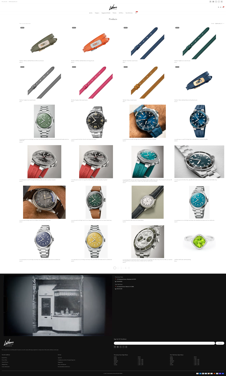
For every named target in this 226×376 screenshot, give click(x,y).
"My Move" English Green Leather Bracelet (182, 60)
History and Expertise (62, 364)
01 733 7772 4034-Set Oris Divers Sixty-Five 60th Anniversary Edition (83, 139)
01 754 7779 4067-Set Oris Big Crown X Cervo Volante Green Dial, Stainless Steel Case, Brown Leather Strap (91, 220)
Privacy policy (4, 360)
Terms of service (5, 362)
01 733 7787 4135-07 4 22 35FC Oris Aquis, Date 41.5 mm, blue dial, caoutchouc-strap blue (139, 139)
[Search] (218, 7)
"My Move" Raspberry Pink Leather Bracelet (79, 100)
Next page (129, 268)
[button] (68, 28)
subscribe (220, 343)
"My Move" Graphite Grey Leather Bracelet (27, 100)
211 (125, 267)
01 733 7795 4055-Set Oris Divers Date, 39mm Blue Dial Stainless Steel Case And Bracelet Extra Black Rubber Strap (195, 179)
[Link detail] (210, 2)
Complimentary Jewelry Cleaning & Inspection (66, 360)
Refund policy (4, 357)
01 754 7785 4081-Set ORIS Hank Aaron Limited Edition (133, 220)
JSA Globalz (120, 373)
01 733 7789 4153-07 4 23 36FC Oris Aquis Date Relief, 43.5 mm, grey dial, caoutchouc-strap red (37, 179)
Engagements (60, 362)
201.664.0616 (119, 281)
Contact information (5, 366)
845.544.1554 (119, 288)
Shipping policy (5, 364)
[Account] (220, 7)
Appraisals (60, 357)
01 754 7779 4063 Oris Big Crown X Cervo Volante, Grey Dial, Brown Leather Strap (34, 220)
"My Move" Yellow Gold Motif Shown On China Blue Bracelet (185, 100)
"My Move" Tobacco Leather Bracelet (130, 100)
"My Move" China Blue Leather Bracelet (130, 60)
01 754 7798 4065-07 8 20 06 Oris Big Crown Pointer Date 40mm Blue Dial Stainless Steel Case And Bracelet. (194, 220)
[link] (91, 12)
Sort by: (212, 23)
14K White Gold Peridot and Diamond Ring (182, 259)
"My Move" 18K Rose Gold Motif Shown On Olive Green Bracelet (31, 60)
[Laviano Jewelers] (113, 7)
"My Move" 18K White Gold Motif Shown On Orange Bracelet (82, 60)
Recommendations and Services (64, 366)
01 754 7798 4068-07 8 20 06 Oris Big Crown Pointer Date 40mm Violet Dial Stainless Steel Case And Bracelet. (39, 259)
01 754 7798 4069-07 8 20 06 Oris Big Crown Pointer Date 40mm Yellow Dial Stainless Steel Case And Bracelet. (91, 259)
